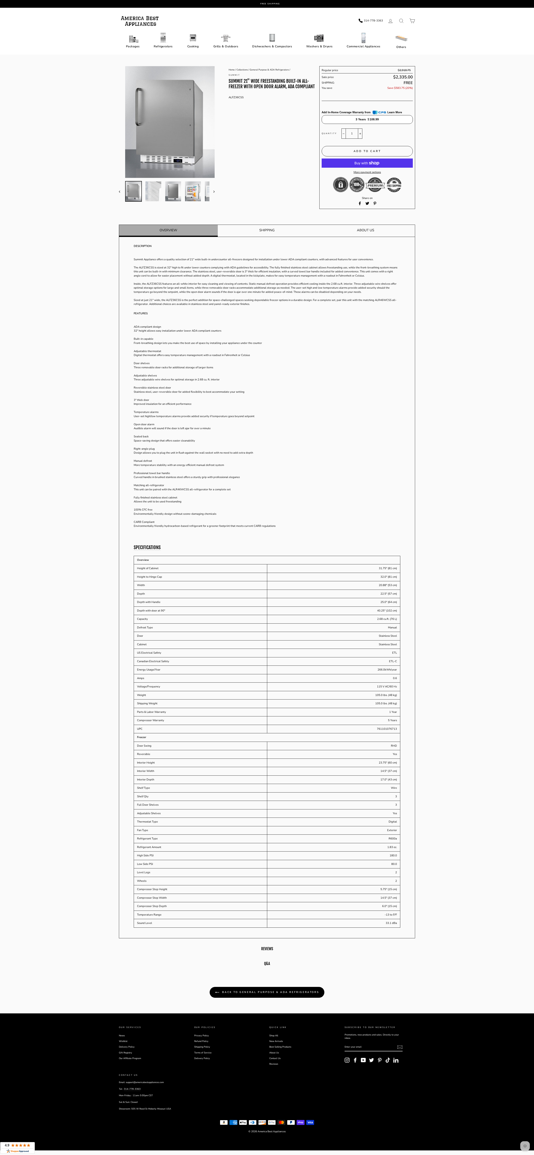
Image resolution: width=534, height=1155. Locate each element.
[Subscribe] (400, 1047)
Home (232, 69)
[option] (270, 4)
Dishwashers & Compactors (272, 46)
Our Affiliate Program (130, 1058)
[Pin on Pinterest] (375, 203)
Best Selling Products (280, 1046)
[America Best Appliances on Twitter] (371, 1060)
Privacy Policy (201, 1035)
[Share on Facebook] (360, 203)
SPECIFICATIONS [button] (147, 547)
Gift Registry (125, 1052)
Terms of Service (203, 1052)
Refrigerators (163, 46)
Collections (242, 69)
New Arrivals (276, 1041)
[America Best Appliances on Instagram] (347, 1060)
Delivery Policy (127, 1046)
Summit (234, 75)
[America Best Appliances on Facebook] (355, 1060)
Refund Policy (201, 1041)
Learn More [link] (394, 112)
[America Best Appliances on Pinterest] (379, 1060)
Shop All (273, 1035)
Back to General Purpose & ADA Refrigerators (270, 992)
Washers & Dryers (319, 46)
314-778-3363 (132, 1089)
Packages (133, 46)
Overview (168, 230)
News (122, 1035)
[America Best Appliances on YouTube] (363, 1060)
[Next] (212, 191)
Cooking (193, 46)
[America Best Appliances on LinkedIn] (395, 1060)
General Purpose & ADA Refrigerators (269, 69)
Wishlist (123, 1041)
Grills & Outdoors (225, 46)
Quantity (329, 133)
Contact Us (275, 1058)
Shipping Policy (202, 1046)
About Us (365, 230)
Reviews (273, 1064)
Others (401, 47)
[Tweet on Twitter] (367, 203)
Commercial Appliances (363, 46)
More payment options (367, 172)
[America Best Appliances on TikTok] (387, 1060)
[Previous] (121, 191)
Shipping (267, 230)
